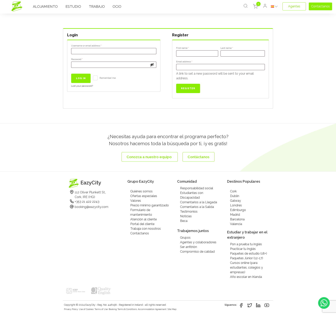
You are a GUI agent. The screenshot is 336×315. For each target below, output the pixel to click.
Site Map (171, 309)
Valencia (236, 224)
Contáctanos (139, 233)
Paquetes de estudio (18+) (248, 253)
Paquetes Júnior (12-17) (246, 258)
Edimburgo (238, 210)
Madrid (235, 214)
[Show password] (152, 65)
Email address (189, 61)
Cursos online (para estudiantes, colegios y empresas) (246, 267)
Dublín (234, 196)
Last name (226, 48)
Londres (236, 205)
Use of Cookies (86, 309)
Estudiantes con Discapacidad (191, 195)
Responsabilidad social (196, 188)
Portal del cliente (142, 224)
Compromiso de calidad (197, 251)
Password (81, 59)
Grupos (185, 237)
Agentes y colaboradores (198, 242)
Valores (135, 200)
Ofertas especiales (143, 196)
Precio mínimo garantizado (149, 205)
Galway (235, 200)
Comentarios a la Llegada (198, 202)
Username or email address (91, 45)
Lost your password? (82, 86)
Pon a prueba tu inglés (246, 244)
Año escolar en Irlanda (246, 277)
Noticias (186, 216)
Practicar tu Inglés (243, 249)
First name (182, 48)
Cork (233, 191)
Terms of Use (101, 309)
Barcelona (237, 219)
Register (188, 88)
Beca (183, 221)
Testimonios (189, 211)
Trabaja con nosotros (145, 228)
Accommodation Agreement (152, 309)
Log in (81, 78)
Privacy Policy (71, 309)
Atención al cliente (143, 219)
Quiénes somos (141, 191)
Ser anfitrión (188, 247)
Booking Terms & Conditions (123, 309)
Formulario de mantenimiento (141, 212)
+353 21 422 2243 (87, 201)
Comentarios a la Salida (197, 207)
